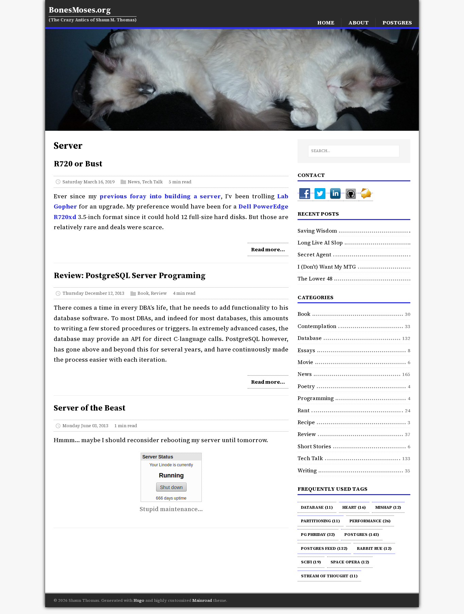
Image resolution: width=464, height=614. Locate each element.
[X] (320, 197)
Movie (305, 362)
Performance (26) (370, 521)
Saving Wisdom (317, 230)
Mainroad (202, 600)
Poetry (306, 386)
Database (310, 338)
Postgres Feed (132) (324, 548)
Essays (306, 350)
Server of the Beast (89, 407)
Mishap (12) (388, 507)
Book (143, 293)
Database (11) (317, 507)
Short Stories (314, 446)
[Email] (366, 197)
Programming (316, 398)
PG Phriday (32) (318, 534)
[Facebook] (305, 197)
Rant (303, 410)
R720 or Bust (78, 163)
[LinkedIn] (335, 197)
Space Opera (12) (350, 562)
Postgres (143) (361, 534)
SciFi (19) (311, 562)
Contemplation (317, 326)
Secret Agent (314, 254)
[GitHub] (351, 197)
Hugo (138, 600)
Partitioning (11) (320, 521)
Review (159, 293)
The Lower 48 (315, 278)
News (134, 181)
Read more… (268, 249)
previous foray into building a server (160, 196)
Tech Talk (152, 181)
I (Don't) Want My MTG (327, 266)
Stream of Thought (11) (329, 576)
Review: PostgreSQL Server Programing (130, 275)
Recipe (306, 422)
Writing (307, 470)
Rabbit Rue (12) (374, 548)
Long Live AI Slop (320, 242)
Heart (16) (354, 507)
